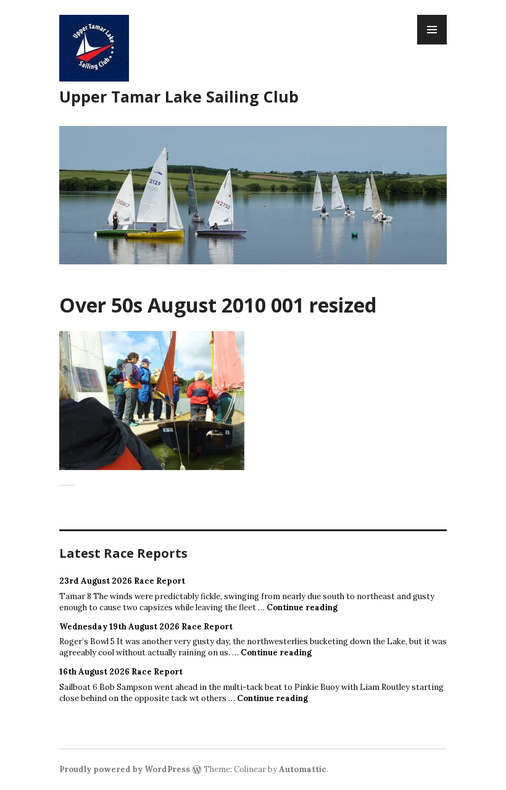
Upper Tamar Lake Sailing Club (179, 96)
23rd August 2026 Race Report (122, 581)
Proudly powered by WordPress (124, 769)
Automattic (302, 769)
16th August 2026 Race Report (121, 671)
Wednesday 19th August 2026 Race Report (146, 626)
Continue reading (302, 607)
